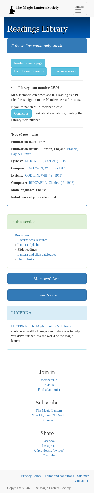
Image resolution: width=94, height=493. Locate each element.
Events (49, 385)
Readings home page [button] (28, 63)
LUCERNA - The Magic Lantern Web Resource (43, 326)
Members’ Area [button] (47, 278)
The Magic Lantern (49, 410)
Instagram (49, 446)
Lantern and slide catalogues (36, 254)
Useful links (25, 259)
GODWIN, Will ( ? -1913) (47, 168)
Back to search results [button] (29, 71)
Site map (83, 476)
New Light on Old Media (49, 415)
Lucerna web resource (32, 240)
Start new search (65, 71)
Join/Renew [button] (47, 295)
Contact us (82, 481)
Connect (48, 420)
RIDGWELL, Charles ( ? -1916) (48, 161)
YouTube (49, 455)
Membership (48, 380)
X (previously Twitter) (49, 450)
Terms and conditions (59, 476)
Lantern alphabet (28, 245)
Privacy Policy (31, 476)
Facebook (48, 441)
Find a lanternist (49, 389)
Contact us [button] (21, 113)
